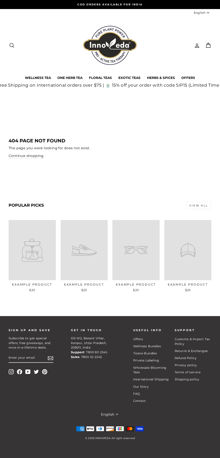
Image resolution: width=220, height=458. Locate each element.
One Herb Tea (69, 78)
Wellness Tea (38, 78)
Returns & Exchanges (191, 351)
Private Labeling (146, 360)
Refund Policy (186, 358)
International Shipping (151, 379)
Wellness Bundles (147, 346)
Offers (188, 78)
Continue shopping (26, 156)
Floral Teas (100, 78)
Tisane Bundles (145, 353)
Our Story (141, 386)
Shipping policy (187, 379)
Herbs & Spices (161, 78)
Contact (139, 401)
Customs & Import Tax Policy (192, 341)
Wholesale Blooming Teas (150, 370)
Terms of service (187, 372)
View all (198, 205)
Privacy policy (186, 365)
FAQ (136, 393)
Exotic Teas (129, 78)
